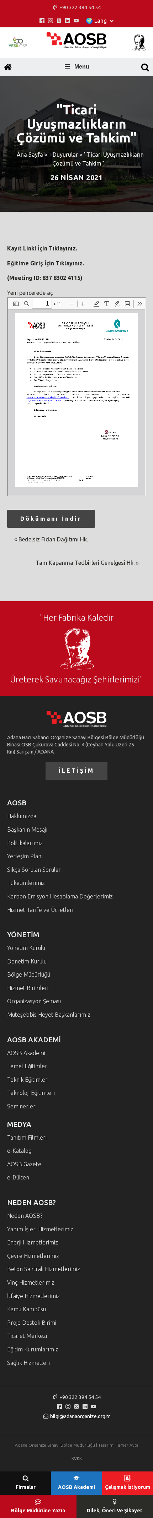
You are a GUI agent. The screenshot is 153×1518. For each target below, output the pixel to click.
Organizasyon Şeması (34, 1001)
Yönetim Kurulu (26, 948)
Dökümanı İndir (51, 518)
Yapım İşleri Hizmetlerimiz (40, 1229)
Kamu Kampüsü (26, 1309)
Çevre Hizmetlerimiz (33, 1256)
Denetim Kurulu (27, 961)
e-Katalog (19, 1150)
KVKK (77, 1458)
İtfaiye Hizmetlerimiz (33, 1296)
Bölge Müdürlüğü (28, 974)
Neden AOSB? (24, 1215)
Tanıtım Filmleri (27, 1137)
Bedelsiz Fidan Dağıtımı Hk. (53, 539)
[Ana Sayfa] (8, 67)
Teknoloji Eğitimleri (31, 1093)
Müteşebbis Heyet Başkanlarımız (48, 1014)
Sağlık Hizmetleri (28, 1363)
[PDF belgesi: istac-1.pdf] (76, 396)
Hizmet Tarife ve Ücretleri (40, 910)
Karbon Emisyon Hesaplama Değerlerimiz (60, 896)
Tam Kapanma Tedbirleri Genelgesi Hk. (85, 563)
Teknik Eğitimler (27, 1079)
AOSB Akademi (26, 1053)
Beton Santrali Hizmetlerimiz (43, 1269)
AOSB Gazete (24, 1164)
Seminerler (21, 1106)
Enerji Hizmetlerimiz (32, 1242)
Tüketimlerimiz (26, 883)
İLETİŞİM (76, 770)
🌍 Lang (96, 20)
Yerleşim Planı (25, 856)
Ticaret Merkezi (27, 1336)
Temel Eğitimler (27, 1066)
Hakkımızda (21, 816)
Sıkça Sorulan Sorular (34, 869)
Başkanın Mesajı (27, 829)
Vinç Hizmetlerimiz (30, 1282)
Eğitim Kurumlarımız (32, 1349)
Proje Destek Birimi (31, 1322)
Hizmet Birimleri (27, 988)
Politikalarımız (25, 843)
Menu (81, 67)
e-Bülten (18, 1177)
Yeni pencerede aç (30, 293)
